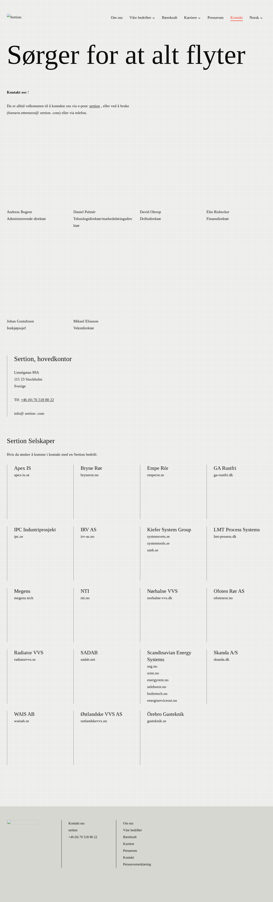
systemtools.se (158, 543)
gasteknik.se (156, 721)
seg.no (152, 666)
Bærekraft (169, 17)
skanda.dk (221, 659)
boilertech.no (157, 693)
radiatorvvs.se (25, 659)
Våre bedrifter (132, 830)
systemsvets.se (158, 536)
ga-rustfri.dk (223, 475)
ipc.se (18, 536)
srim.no (153, 673)
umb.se (152, 550)
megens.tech (23, 598)
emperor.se (155, 475)
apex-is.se (21, 475)
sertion (94, 106)
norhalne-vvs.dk (159, 598)
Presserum (216, 17)
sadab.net (88, 659)
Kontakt (236, 17)
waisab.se (21, 721)
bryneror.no (90, 475)
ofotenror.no (223, 598)
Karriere (128, 844)
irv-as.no (87, 536)
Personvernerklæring (137, 864)
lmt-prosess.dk (225, 536)
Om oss (117, 17)
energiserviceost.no (162, 700)
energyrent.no (157, 680)
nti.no (85, 598)
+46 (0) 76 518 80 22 (37, 400)
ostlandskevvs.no (94, 721)
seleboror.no (156, 687)
